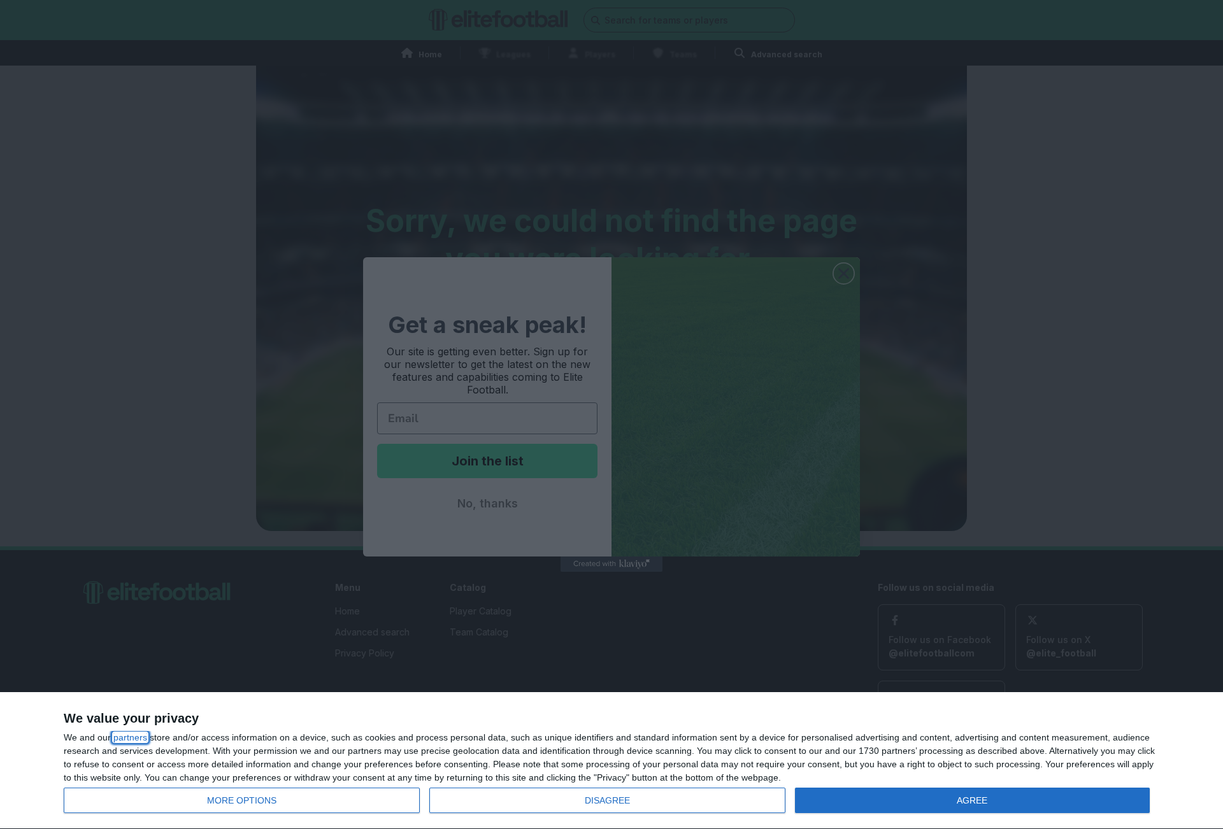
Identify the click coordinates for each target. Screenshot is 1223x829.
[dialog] (611, 761)
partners (130, 737)
